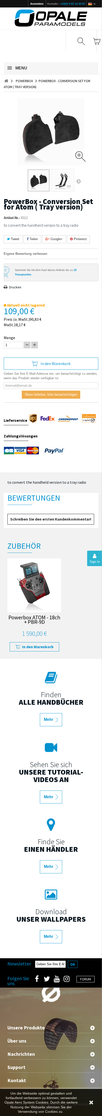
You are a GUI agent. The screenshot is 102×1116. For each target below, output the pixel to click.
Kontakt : (66, 3)
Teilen (33, 239)
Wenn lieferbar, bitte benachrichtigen (51, 394)
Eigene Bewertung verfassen (25, 254)
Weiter (78, 181)
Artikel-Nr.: (12, 218)
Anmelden (37, 3)
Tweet (14, 239)
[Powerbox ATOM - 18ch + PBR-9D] (34, 585)
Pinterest (80, 239)
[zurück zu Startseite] (6, 81)
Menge (9, 337)
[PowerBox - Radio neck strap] (39, 180)
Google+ (56, 239)
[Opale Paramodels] (51, 18)
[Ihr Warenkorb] (96, 41)
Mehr (49, 719)
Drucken (15, 287)
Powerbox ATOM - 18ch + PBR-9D (34, 620)
